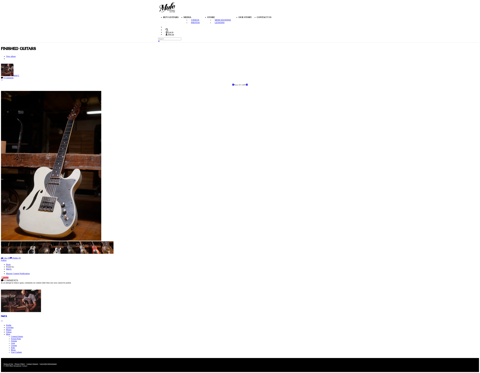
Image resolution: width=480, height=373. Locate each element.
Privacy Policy (20, 364)
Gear (13, 343)
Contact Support (32, 364)
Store (211, 17)
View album (11, 56)
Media (187, 17)
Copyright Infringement (48, 364)
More (8, 334)
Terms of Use (8, 364)
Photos (8, 330)
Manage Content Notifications (18, 273)
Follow (4, 260)
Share (6, 278)
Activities (10, 327)
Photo (8, 264)
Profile (8, 325)
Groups (14, 345)
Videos (9, 332)
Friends (14, 341)
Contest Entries (17, 336)
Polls (13, 348)
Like (6, 258)
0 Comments (9, 78)
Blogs (13, 350)
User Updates (16, 352)
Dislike (16, 258)
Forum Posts (16, 339)
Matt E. (16, 75)
